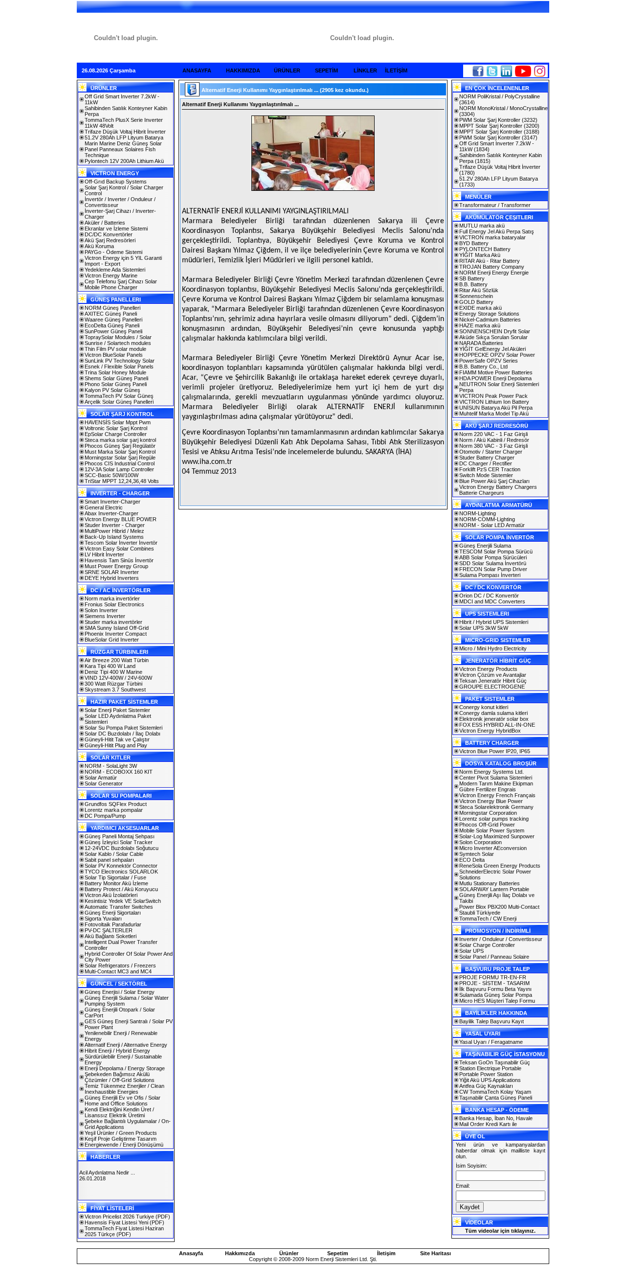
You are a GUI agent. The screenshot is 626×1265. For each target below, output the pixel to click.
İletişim (386, 1253)
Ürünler (288, 1253)
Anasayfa (191, 1253)
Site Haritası (435, 1253)
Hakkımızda (240, 1253)
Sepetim (337, 1253)
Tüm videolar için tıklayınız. (500, 1231)
